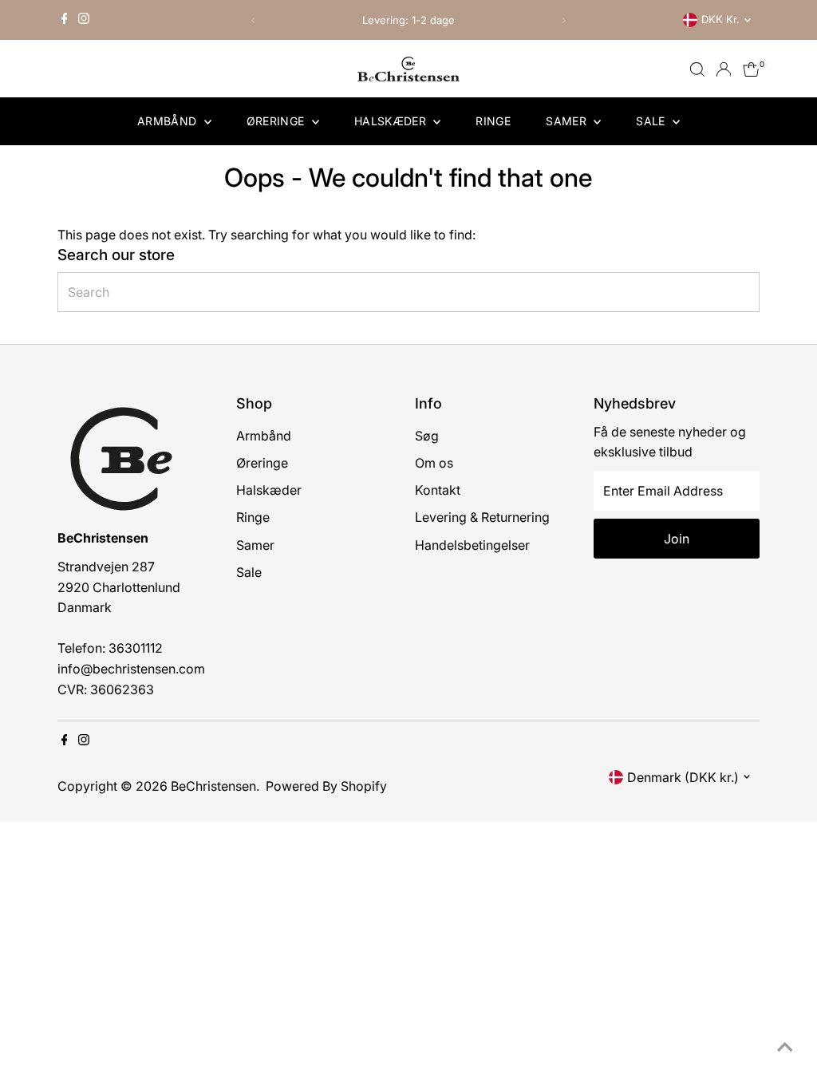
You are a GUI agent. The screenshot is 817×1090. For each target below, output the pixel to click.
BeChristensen (213, 786)
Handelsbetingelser (472, 545)
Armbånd (168, 121)
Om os (434, 463)
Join (676, 539)
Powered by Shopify (326, 786)
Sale (652, 121)
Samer (568, 121)
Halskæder (392, 121)
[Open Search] (697, 69)
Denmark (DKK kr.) (683, 777)
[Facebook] (64, 20)
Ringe (493, 121)
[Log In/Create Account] (723, 69)
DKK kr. (720, 19)
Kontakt (437, 490)
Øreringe (277, 121)
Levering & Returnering (482, 517)
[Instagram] (83, 20)
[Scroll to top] (785, 1046)
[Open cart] (751, 69)
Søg (427, 436)
